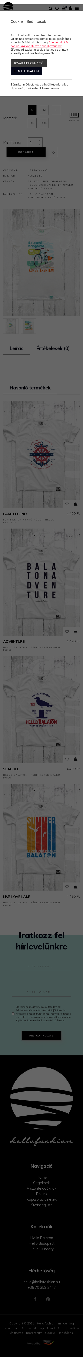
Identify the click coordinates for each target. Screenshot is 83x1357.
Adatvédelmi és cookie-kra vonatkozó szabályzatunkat (40, 44)
